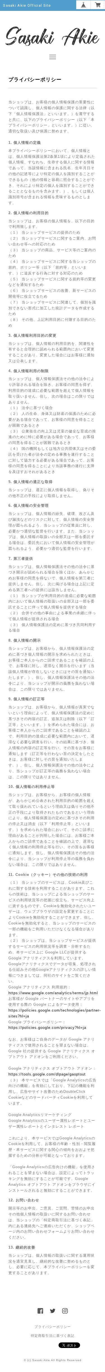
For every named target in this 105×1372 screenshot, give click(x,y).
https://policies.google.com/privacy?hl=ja (47, 1028)
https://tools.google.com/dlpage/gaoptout (47, 1074)
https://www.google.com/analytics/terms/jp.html (53, 993)
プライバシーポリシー (52, 1327)
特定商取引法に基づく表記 (52, 1336)
